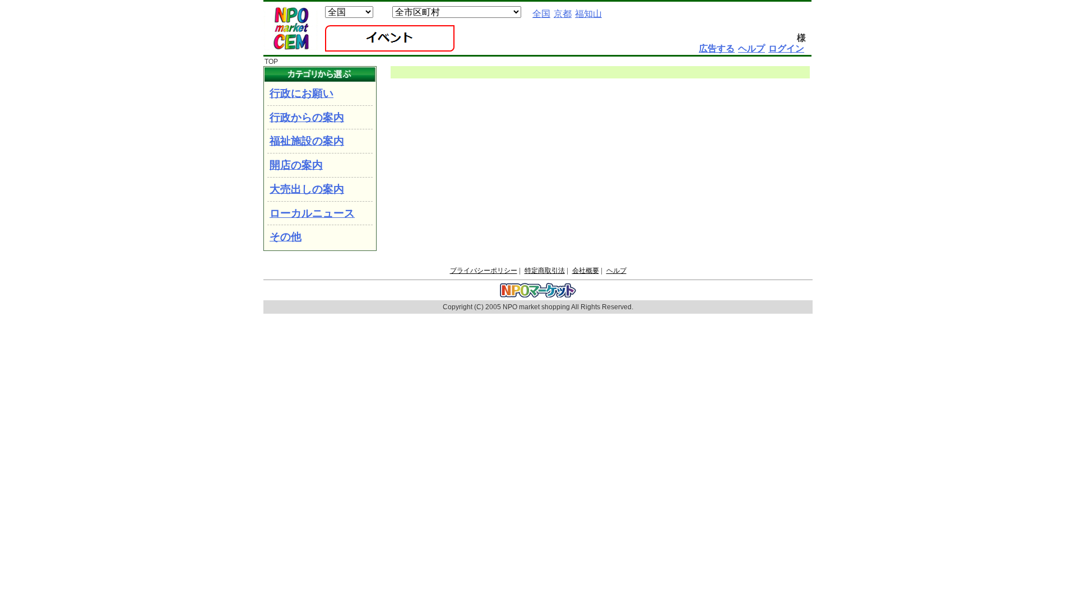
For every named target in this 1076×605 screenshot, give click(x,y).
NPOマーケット (290, 28)
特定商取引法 (545, 270)
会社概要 (585, 270)
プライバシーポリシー (483, 270)
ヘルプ (616, 270)
